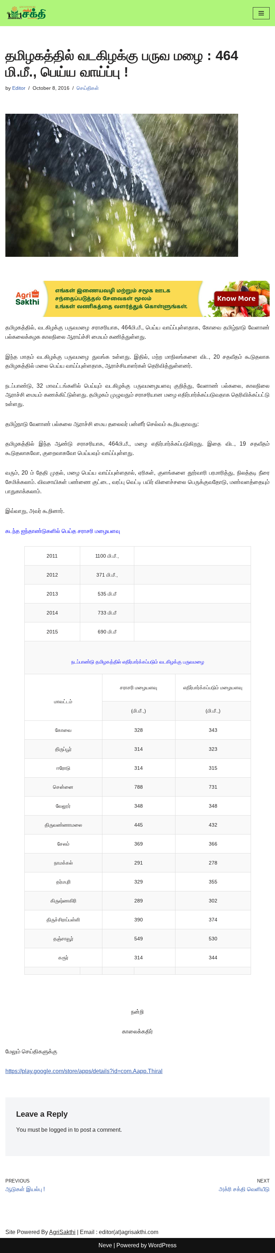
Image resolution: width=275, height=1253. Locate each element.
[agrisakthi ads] (137, 315)
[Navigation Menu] (261, 13)
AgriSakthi (62, 1232)
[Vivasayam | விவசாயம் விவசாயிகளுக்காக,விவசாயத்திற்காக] (26, 13)
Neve (105, 1245)
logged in (61, 1130)
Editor (18, 88)
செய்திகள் (88, 88)
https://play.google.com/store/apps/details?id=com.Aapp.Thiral (84, 1071)
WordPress (162, 1245)
